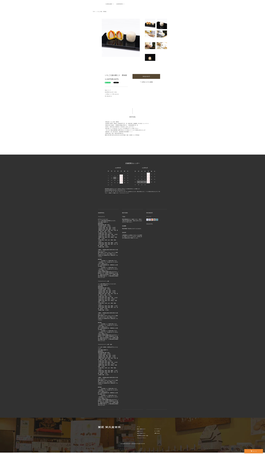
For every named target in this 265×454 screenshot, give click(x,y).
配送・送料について (141, 429)
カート (255, 451)
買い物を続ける (108, 96)
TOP (94, 11)
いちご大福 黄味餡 (101, 11)
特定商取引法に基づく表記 (111, 92)
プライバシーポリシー (141, 438)
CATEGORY (109, 4)
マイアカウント (157, 428)
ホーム (138, 426)
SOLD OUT (146, 76)
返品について (108, 90)
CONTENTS (119, 4)
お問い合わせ (157, 433)
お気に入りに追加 (147, 82)
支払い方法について (141, 433)
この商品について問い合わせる (112, 94)
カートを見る (157, 431)
